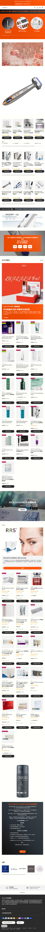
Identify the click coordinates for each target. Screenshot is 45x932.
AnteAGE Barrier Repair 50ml (7, 365)
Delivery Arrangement (17, 928)
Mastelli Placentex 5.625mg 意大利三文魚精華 (22, 589)
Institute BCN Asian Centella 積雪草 (37, 683)
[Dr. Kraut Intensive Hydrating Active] (37, 384)
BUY (21, 851)
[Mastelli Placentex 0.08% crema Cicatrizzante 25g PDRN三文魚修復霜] (22, 610)
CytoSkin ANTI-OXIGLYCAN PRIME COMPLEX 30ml (8, 337)
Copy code (27, 3)
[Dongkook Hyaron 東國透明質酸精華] (22, 642)
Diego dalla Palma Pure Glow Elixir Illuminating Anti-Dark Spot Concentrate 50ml (22, 366)
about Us (34, 928)
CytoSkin (36, 31)
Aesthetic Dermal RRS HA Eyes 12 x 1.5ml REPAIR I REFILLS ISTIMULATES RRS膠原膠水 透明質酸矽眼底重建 (8, 684)
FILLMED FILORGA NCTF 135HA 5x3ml (7, 715)
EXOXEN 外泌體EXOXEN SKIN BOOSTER (37, 589)
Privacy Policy (12, 929)
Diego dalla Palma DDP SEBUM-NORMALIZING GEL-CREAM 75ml (37, 338)
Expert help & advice (13, 888)
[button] (40, 7)
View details (6, 137)
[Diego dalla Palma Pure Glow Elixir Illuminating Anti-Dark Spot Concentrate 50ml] (22, 356)
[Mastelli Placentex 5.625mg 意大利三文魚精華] (22, 579)
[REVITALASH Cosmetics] (8, 23)
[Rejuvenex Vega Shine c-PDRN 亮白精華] (22, 705)
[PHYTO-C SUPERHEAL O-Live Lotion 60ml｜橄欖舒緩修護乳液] (8, 384)
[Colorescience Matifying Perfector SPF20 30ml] (8, 412)
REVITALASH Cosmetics (8, 31)
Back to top (22, 892)
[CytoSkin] (37, 23)
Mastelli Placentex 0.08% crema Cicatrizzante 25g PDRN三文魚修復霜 (21, 621)
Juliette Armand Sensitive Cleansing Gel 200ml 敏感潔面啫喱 (37, 451)
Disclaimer (29, 928)
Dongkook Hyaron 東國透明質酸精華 (22, 652)
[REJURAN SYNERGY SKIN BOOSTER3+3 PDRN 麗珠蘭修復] (8, 737)
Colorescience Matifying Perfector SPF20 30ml (7, 422)
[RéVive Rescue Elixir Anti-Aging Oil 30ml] (22, 384)
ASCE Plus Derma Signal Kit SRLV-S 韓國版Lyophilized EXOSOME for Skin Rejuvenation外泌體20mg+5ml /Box (22, 685)
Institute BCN (22, 31)
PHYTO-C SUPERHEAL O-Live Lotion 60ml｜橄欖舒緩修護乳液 (8, 394)
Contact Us (3, 928)
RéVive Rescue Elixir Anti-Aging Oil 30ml (21, 394)
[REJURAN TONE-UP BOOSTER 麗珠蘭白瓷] (37, 705)
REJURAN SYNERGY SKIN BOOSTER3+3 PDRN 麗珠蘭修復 (8, 747)
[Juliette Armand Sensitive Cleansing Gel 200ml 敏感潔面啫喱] (37, 440)
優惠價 (22, 568)
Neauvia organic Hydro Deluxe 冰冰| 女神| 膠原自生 (7, 620)
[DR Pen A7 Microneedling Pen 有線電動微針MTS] (22, 440)
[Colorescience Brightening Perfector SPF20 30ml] (22, 412)
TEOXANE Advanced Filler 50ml (36, 365)
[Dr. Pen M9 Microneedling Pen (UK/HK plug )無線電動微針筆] (37, 412)
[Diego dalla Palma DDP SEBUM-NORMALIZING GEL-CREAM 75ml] (37, 327)
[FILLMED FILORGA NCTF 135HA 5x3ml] (8, 705)
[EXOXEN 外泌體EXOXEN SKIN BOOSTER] (37, 579)
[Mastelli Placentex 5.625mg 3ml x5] (8, 579)
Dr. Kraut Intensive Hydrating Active (37, 394)
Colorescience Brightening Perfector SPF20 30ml (22, 422)
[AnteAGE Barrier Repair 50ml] (8, 356)
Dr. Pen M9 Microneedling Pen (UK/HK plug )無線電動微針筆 (37, 423)
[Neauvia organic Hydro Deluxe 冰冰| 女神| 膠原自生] (8, 610)
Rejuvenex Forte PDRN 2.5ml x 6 (37, 652)
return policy (24, 928)
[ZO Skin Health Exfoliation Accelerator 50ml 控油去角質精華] (22, 327)
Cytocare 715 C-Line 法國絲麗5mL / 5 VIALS (37, 620)
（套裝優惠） (6, 317)
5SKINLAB (18, 929)
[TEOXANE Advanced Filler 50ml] (37, 356)
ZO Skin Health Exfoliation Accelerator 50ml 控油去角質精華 (22, 338)
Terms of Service (9, 928)
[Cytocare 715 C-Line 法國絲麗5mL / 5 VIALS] (37, 610)
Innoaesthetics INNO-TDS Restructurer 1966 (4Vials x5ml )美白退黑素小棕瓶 (7, 652)
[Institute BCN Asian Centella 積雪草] (37, 673)
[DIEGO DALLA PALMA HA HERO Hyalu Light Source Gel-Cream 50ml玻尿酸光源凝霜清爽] (8, 467)
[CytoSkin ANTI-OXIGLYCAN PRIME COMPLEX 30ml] (8, 327)
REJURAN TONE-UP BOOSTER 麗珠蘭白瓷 (35, 715)
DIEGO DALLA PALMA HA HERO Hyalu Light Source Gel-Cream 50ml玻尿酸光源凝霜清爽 (8, 478)
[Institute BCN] (22, 23)
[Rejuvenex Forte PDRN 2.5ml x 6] (37, 642)
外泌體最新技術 (22, 509)
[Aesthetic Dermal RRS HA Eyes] (22, 542)
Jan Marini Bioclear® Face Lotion (7, 450)
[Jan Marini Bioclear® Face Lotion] (8, 440)
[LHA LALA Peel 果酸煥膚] (22, 283)
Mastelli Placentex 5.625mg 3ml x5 (8, 589)
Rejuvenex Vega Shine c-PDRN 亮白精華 (21, 715)
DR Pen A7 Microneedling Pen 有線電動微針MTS (22, 450)
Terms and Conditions (5, 929)
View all (41, 260)
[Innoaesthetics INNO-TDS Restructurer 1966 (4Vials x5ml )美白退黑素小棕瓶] (8, 642)
